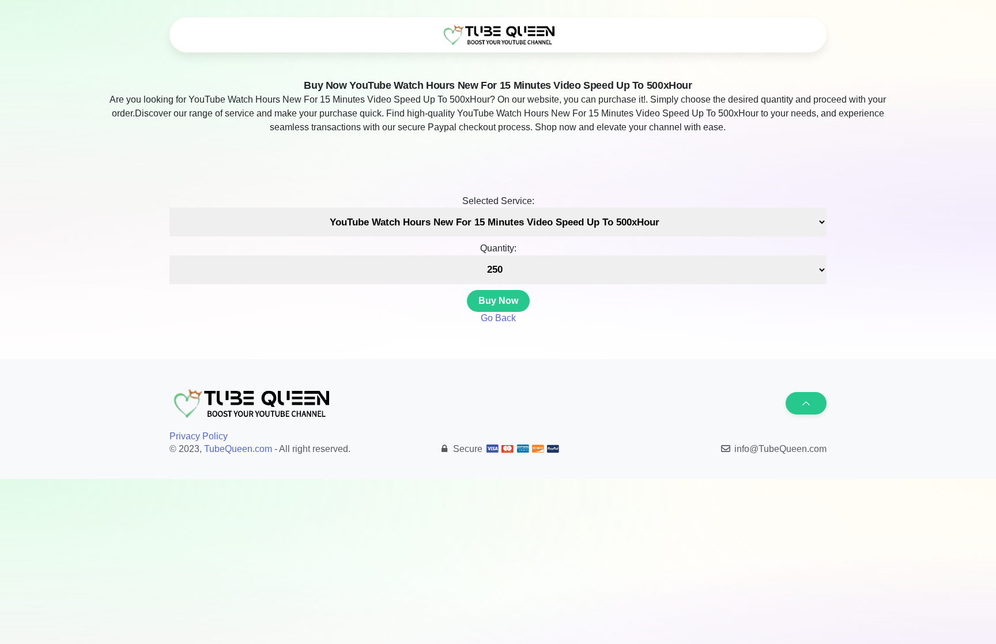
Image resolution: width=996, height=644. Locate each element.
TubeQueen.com (238, 449)
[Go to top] (806, 403)
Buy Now (498, 301)
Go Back (498, 318)
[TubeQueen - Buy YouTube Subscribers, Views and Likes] (498, 35)
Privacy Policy (198, 436)
